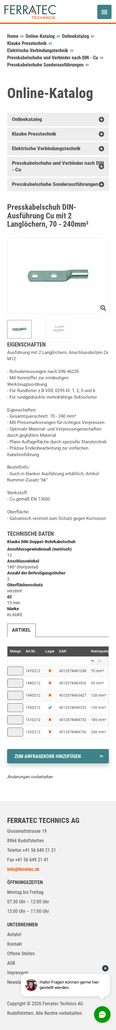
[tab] (58, 119)
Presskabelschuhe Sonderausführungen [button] (55, 184)
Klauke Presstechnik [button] (34, 134)
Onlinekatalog (75, 36)
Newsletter (17, 982)
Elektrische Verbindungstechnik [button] (46, 148)
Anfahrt (14, 934)
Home (12, 36)
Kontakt (14, 944)
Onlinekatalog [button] (27, 119)
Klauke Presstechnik (27, 43)
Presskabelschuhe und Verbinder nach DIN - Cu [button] (58, 166)
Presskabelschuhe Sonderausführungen (45, 65)
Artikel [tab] (21, 630)
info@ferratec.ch (23, 869)
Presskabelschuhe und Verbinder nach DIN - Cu (52, 57)
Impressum (17, 972)
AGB (11, 963)
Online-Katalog (40, 36)
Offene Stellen (21, 953)
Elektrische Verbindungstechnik (37, 50)
